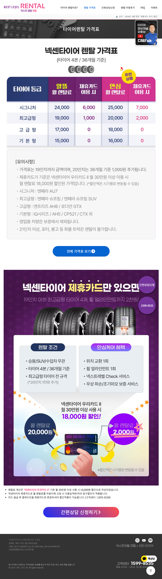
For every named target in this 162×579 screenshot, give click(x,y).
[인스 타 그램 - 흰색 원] (137, 540)
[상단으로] (151, 571)
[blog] (150, 540)
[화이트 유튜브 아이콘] (144, 540)
